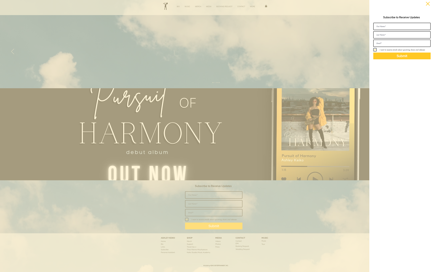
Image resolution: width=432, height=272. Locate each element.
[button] (428, 4)
